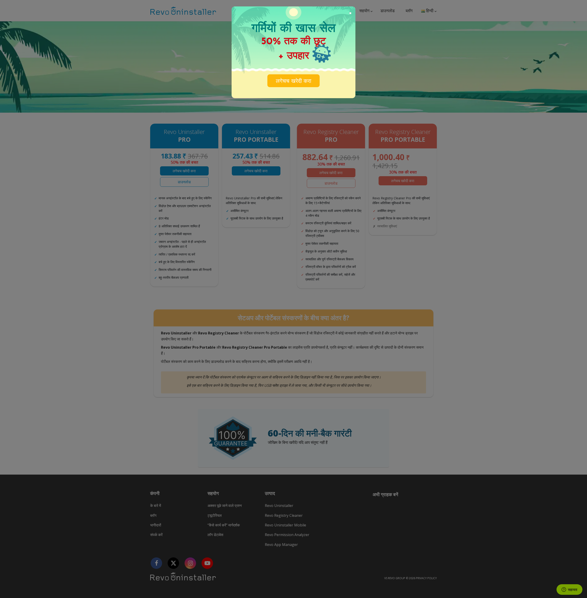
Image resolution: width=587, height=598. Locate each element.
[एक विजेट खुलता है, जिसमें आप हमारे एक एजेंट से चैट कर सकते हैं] (569, 590)
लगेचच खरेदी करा (293, 81)
